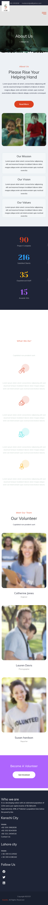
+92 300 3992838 (13, 3)
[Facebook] (4, 871)
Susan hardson (24, 737)
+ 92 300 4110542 (9, 854)
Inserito (5, 900)
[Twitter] (4, 877)
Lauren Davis (24, 665)
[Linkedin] (4, 883)
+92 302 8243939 (9, 830)
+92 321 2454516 (9, 834)
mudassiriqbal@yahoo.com (31, 3)
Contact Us (5, 837)
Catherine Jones (24, 593)
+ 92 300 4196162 (9, 857)
